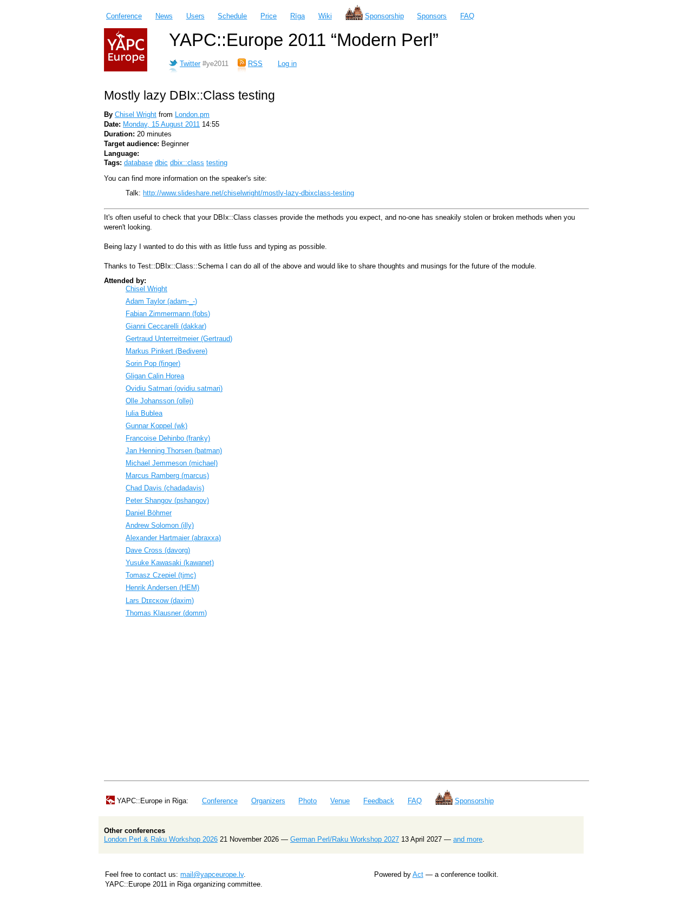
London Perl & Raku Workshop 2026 (161, 839)
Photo (307, 801)
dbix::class (187, 163)
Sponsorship (384, 16)
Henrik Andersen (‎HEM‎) (162, 587)
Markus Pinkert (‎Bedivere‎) (166, 351)
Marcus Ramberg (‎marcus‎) (167, 475)
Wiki (325, 16)
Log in (287, 64)
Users (195, 16)
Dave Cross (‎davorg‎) (158, 550)
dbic (161, 163)
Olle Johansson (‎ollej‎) (159, 401)
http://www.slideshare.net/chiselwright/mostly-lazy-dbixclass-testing (248, 193)
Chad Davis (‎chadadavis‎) (165, 488)
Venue (340, 801)
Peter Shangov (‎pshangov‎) (167, 500)
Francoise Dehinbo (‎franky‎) (168, 438)
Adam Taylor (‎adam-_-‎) (161, 301)
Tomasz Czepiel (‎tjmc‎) (161, 575)
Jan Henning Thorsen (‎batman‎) (174, 451)
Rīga (297, 16)
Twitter (190, 64)
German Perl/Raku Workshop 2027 (344, 839)
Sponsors (432, 16)
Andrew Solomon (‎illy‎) (160, 525)
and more (467, 839)
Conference (124, 16)
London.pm (192, 114)
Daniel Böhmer (149, 513)
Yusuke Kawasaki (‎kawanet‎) (170, 563)
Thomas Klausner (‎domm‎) (166, 613)
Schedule (232, 16)
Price (268, 16)
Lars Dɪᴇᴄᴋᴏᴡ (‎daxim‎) (160, 600)
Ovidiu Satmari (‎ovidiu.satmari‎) (174, 388)
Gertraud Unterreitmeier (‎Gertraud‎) (179, 339)
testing (216, 163)
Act (418, 874)
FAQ (467, 16)
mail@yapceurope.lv (212, 874)
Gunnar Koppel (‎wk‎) (156, 426)
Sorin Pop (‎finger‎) (153, 363)
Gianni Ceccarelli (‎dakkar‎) (166, 326)
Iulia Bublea (144, 413)
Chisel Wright (135, 114)
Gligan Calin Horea (155, 376)
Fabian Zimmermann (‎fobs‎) (168, 314)
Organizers (268, 801)
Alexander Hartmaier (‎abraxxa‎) (173, 538)
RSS (255, 64)
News (164, 16)
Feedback (378, 801)
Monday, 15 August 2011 (161, 124)
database (138, 163)
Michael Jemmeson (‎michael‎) (172, 463)
